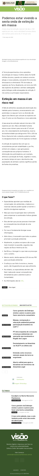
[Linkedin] (18, 42)
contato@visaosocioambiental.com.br (19, 454)
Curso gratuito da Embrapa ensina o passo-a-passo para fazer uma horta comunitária (24, 313)
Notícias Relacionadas (10, 305)
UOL (22, 281)
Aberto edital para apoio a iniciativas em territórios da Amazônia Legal (23, 364)
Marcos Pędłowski (16, 423)
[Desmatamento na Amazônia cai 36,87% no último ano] (7, 345)
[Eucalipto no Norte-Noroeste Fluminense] (6, 399)
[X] (9, 42)
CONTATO (23, 470)
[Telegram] (22, 42)
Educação (5, 315)
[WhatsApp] (13, 42)
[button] (3, 9)
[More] (27, 42)
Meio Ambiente (6, 325)
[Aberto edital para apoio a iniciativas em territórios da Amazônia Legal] (7, 364)
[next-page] (6, 372)
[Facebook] (4, 42)
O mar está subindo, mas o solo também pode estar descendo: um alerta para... (24, 418)
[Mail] (22, 460)
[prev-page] (3, 372)
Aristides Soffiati (16, 400)
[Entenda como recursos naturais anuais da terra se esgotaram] (7, 355)
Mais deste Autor (26, 305)
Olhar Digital (12, 287)
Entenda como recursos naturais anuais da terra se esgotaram (23, 355)
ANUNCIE (15, 470)
